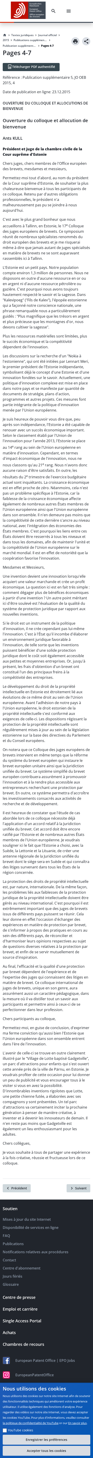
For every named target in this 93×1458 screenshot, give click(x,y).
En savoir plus (77, 1423)
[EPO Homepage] (28, 11)
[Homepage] (5, 35)
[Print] (75, 41)
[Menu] (69, 11)
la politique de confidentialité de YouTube (30, 1423)
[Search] (54, 11)
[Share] (86, 41)
